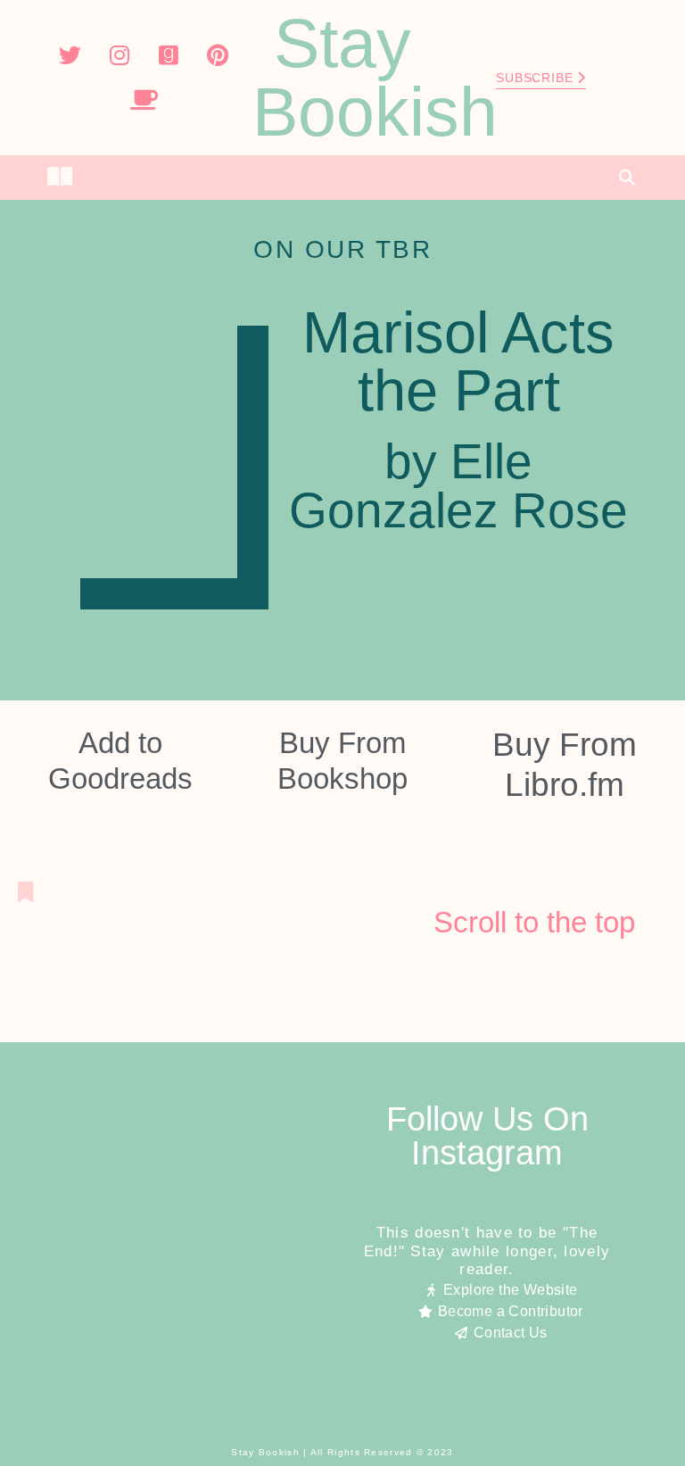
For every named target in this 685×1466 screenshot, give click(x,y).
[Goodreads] (168, 55)
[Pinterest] (217, 55)
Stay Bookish (375, 77)
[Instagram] (119, 55)
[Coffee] (143, 100)
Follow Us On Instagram (487, 1136)
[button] (342, 178)
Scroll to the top (534, 922)
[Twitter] (70, 55)
